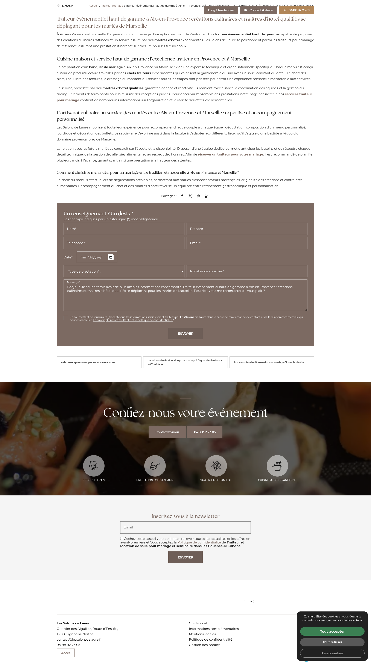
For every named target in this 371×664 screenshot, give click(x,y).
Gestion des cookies (204, 645)
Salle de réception (159, 18)
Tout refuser (332, 642)
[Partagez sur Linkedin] (206, 196)
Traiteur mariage (190, 18)
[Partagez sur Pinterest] (198, 196)
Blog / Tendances (221, 10)
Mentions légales (202, 634)
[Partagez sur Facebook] (182, 196)
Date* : (69, 257)
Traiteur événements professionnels (287, 18)
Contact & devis (261, 10)
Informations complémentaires (214, 629)
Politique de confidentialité (199, 542)
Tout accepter (332, 631)
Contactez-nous (167, 432)
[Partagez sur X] (190, 196)
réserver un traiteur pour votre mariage (230, 154)
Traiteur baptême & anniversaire (231, 18)
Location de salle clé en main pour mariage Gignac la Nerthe (269, 362)
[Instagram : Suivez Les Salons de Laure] (252, 601)
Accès (65, 653)
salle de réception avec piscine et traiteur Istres (88, 362)
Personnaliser (332, 653)
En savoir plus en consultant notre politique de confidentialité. (133, 320)
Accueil (135, 18)
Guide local (198, 623)
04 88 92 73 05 (299, 10)
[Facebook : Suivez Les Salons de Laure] (244, 601)
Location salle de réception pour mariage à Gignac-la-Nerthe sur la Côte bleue (185, 362)
